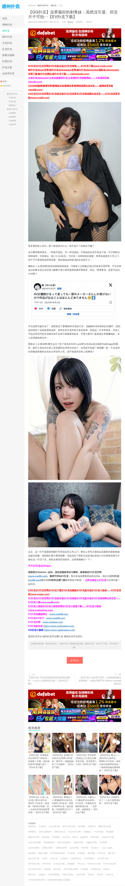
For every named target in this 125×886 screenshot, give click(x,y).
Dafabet (106, 869)
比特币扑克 (8, 73)
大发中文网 (80, 874)
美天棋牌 (109, 831)
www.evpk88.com (59, 614)
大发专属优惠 (53, 874)
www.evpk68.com (55, 618)
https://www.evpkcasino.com (58, 626)
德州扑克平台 (12, 7)
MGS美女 (32, 826)
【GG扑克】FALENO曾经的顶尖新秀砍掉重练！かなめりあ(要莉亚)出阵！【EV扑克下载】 (49, 680)
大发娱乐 (42, 874)
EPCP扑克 (46, 863)
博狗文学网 (78, 842)
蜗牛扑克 (7, 36)
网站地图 (58, 879)
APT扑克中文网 (109, 863)
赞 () (76, 660)
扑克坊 (44, 858)
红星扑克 (7, 61)
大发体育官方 (75, 858)
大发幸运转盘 (67, 874)
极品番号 (84, 837)
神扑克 (6, 30)
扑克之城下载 (54, 826)
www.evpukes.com (53, 622)
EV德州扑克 (95, 869)
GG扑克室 (95, 837)
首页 (4, 18)
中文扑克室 (98, 831)
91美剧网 (56, 837)
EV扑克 (100, 874)
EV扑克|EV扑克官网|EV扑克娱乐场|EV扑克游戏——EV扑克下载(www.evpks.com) (70, 65)
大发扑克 (12, 97)
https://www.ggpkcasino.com (59, 630)
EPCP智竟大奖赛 (71, 869)
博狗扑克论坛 (60, 831)
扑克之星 (7, 67)
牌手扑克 (32, 874)
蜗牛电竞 (57, 869)
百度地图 (66, 879)
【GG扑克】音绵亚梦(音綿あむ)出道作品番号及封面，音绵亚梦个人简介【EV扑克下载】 (86, 759)
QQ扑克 (91, 874)
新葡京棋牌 (8, 55)
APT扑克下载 (102, 858)
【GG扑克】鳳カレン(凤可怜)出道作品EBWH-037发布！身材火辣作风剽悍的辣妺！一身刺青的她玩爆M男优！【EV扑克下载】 (109, 762)
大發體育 (47, 869)
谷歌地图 (50, 879)
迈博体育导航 (47, 847)
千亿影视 (71, 853)
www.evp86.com (37, 576)
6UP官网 (103, 842)
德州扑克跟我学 (45, 831)
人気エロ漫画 (106, 847)
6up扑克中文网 (74, 831)
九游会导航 (74, 847)
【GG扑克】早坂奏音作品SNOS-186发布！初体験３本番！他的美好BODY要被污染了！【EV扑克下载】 (39, 761)
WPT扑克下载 (33, 863)
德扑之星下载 (33, 858)
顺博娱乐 (12, 105)
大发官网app (89, 858)
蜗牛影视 (91, 853)
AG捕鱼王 (87, 831)
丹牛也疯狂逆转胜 (57, 853)
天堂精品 (81, 853)
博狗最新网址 (49, 842)
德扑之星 (111, 853)
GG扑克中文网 (108, 837)
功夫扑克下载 (59, 863)
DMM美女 (32, 831)
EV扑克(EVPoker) (42, 565)
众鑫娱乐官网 (91, 842)
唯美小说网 (42, 853)
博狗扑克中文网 (104, 826)
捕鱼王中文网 (33, 837)
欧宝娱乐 (95, 847)
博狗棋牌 (71, 863)
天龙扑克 (7, 43)
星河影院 (32, 853)
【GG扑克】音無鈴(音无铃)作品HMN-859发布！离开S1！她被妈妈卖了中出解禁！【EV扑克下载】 (63, 761)
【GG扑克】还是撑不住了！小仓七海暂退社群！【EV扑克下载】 (109, 800)
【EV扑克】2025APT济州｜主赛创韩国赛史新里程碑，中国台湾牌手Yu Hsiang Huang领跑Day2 (100, 680)
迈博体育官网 (61, 847)
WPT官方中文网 (93, 863)
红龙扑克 (7, 49)
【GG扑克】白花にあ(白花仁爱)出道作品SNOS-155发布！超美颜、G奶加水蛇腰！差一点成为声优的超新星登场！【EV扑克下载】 (39, 804)
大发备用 (12, 124)
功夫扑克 (53, 858)
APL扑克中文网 (34, 869)
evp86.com (34, 580)
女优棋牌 (12, 112)
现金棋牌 (12, 116)
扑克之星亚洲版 (34, 842)
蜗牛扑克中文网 (68, 826)
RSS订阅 (6, 85)
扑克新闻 (84, 869)
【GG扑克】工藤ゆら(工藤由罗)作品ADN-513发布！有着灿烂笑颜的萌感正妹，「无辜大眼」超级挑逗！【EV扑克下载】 (86, 804)
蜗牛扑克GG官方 (64, 842)
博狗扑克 (7, 24)
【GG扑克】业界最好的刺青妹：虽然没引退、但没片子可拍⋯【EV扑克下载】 (73, 14)
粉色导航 (45, 837)
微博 (5, 81)
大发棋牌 (12, 120)
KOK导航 (85, 847)
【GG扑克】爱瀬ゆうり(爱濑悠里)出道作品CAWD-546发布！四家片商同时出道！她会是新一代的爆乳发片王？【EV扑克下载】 (62, 804)
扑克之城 (66, 837)
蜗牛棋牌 (81, 826)
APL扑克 (81, 863)
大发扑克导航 (33, 847)
